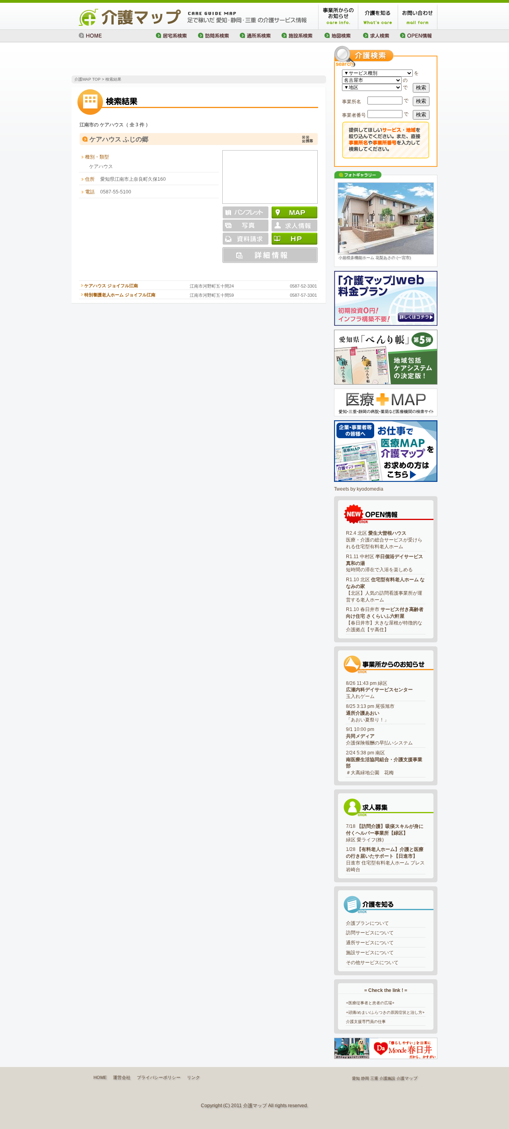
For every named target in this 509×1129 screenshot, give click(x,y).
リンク (193, 1077)
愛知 (356, 1078)
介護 (400, 1078)
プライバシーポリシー (159, 1077)
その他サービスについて (372, 962)
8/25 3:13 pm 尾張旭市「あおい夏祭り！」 (370, 713)
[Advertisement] (165, 60)
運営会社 (121, 1077)
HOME (100, 1077)
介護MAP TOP (87, 79)
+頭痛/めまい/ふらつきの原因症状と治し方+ (385, 1012)
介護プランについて (367, 923)
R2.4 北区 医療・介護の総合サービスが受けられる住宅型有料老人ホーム (384, 539)
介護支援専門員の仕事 (366, 1021)
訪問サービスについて (370, 933)
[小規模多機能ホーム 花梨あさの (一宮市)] (386, 218)
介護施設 (387, 1078)
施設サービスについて (370, 952)
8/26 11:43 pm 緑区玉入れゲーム (379, 690)
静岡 (365, 1078)
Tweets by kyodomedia (358, 489)
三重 (374, 1078)
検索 (421, 88)
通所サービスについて (370, 942)
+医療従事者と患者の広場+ (370, 1003)
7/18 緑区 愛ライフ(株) (385, 833)
